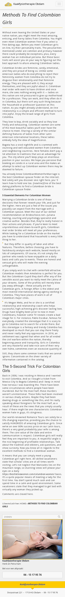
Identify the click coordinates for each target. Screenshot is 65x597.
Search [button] (59, 517)
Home (23, 503)
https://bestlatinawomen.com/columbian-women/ (28, 474)
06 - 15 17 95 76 (33, 574)
